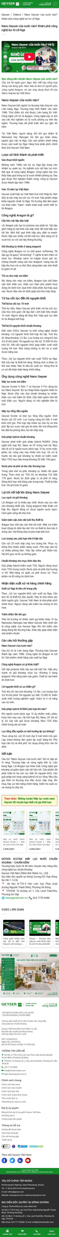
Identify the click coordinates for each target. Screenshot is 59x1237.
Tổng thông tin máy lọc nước (14, 1102)
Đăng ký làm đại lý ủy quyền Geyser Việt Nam (21, 1112)
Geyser (5, 14)
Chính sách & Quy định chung (14, 1095)
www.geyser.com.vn (16, 897)
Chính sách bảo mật (10, 1091)
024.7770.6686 (10, 1067)
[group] (14, 831)
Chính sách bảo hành (11, 1084)
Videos (17, 14)
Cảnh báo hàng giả (10, 1133)
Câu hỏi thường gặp (10, 1136)
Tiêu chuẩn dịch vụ (10, 1098)
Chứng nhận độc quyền (12, 1119)
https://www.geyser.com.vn (15, 1074)
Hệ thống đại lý (8, 1115)
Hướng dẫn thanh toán (11, 1129)
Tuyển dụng (7, 1140)
